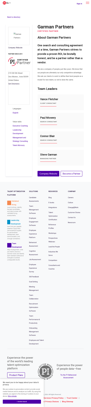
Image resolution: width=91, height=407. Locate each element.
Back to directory (13, 17)
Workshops (52, 233)
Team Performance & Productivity (34, 319)
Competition (52, 260)
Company (72, 191)
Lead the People (54, 247)
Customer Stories (74, 212)
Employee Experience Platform (33, 233)
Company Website (15, 48)
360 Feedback (34, 277)
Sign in (79, 4)
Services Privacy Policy (53, 398)
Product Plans (16, 375)
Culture (70, 202)
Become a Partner (71, 173)
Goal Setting (33, 282)
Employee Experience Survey (33, 268)
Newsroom (72, 222)
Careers (70, 197)
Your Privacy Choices (50, 402)
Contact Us (72, 217)
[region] (22, 393)
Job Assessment (35, 259)
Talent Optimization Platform (16, 193)
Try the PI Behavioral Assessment (68, 376)
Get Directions (13, 84)
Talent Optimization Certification (53, 216)
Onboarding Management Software (34, 331)
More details (12, 396)
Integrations (52, 207)
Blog (50, 197)
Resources (53, 191)
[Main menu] (87, 3)
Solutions (33, 191)
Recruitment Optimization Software (33, 307)
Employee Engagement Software (33, 221)
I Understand (22, 401)
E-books (51, 202)
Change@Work (73, 207)
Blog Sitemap (67, 402)
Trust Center (72, 398)
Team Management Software (34, 209)
